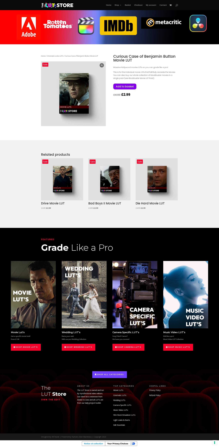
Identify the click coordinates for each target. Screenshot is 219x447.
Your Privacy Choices (117, 443)
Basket (128, 5)
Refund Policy (154, 395)
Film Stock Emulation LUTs (124, 415)
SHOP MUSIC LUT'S (179, 347)
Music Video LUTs (120, 410)
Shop (117, 5)
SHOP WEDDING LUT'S (79, 347)
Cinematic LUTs (119, 395)
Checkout (138, 5)
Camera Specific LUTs (122, 405)
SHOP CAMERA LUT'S (129, 347)
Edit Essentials (119, 425)
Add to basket (125, 86)
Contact (163, 5)
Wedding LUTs (119, 400)
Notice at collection (93, 443)
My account (151, 5)
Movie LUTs (118, 390)
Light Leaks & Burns (121, 420)
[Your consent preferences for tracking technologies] (214, 442)
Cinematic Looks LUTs (55, 56)
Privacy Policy (154, 390)
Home (108, 5)
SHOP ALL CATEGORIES (110, 374)
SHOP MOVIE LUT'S (27, 347)
